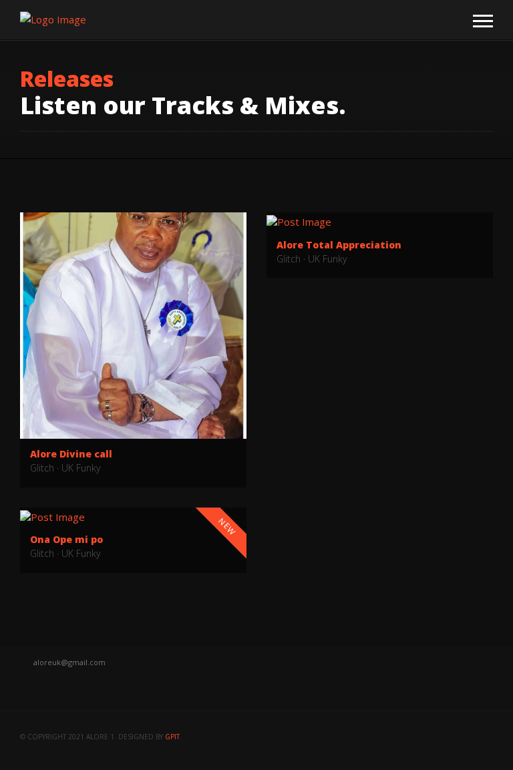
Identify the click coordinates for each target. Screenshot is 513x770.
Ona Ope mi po (66, 539)
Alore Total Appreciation (339, 244)
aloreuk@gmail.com (69, 662)
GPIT (172, 736)
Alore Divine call (71, 453)
